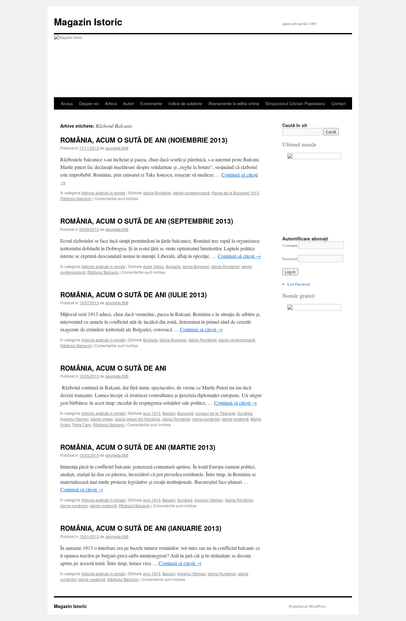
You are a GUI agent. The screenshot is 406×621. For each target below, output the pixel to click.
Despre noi (89, 103)
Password (289, 258)
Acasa (67, 103)
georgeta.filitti (116, 148)
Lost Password (298, 284)
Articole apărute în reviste (103, 192)
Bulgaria (173, 266)
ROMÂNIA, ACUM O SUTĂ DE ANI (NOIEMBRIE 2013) (143, 140)
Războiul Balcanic (76, 198)
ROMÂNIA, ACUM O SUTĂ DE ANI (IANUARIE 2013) (140, 528)
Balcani (168, 413)
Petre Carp (81, 424)
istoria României (157, 192)
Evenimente (151, 103)
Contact (338, 103)
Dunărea (244, 413)
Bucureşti (185, 413)
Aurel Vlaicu (153, 266)
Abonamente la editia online (233, 103)
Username (290, 245)
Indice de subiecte (185, 103)
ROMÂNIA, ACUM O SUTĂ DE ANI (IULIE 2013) (133, 294)
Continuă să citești (239, 256)
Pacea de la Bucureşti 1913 (235, 192)
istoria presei (102, 419)
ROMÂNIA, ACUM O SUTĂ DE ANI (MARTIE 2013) (137, 447)
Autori (128, 103)
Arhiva (111, 103)
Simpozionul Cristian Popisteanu (295, 103)
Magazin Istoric (88, 21)
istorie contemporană (191, 192)
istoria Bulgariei (195, 266)
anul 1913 (151, 413)
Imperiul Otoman (74, 419)
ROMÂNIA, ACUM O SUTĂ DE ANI (113, 368)
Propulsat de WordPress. (308, 606)
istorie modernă (235, 419)
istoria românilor (206, 419)
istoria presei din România (137, 419)
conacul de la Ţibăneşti (215, 413)
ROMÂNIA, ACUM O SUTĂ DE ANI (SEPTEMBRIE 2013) (146, 221)
